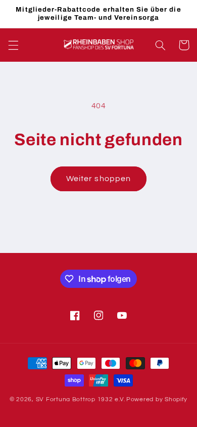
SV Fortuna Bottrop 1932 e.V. (80, 399)
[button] (13, 45)
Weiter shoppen (98, 179)
